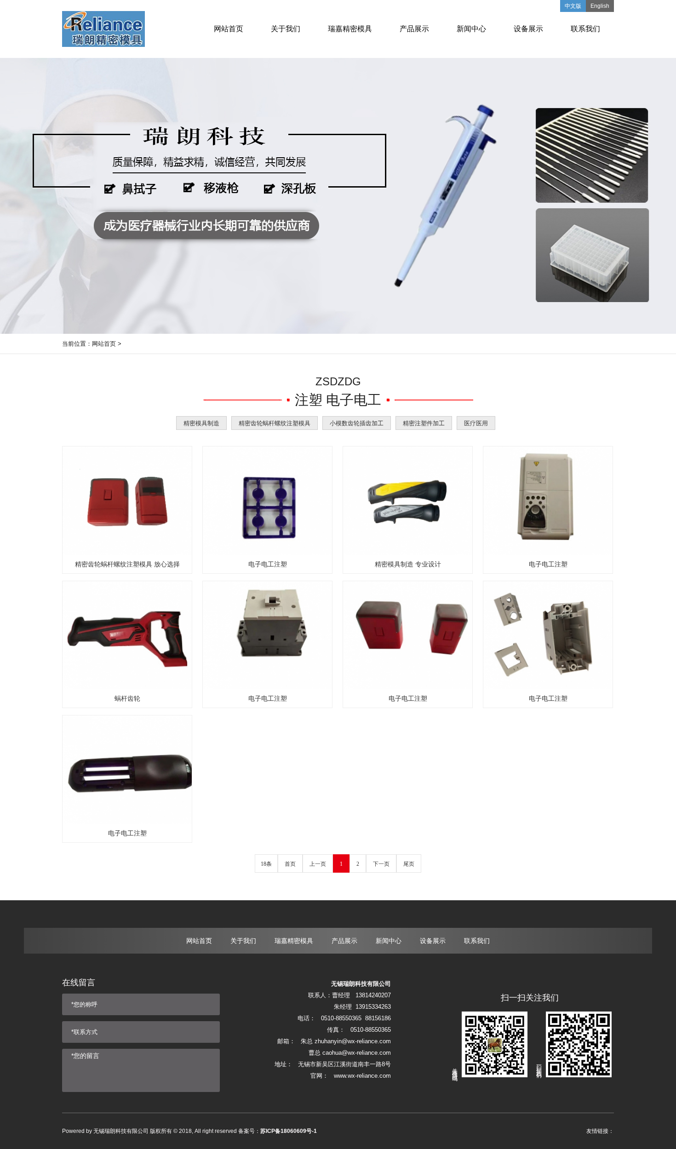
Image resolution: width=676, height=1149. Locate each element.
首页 (290, 864)
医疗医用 (476, 423)
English (599, 6)
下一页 (381, 864)
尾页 (408, 864)
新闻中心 (388, 940)
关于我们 (243, 940)
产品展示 (344, 940)
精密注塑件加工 (424, 423)
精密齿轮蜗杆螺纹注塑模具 (274, 423)
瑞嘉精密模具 (294, 940)
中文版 (573, 6)
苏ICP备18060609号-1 (288, 1131)
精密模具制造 (201, 423)
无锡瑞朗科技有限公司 (121, 1131)
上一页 (317, 864)
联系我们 (477, 940)
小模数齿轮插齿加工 (357, 423)
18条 (266, 864)
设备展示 (433, 940)
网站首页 (104, 343)
